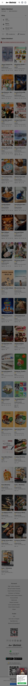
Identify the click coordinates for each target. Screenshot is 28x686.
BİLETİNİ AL (21, 683)
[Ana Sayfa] (11, 3)
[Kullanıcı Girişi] (25, 2)
